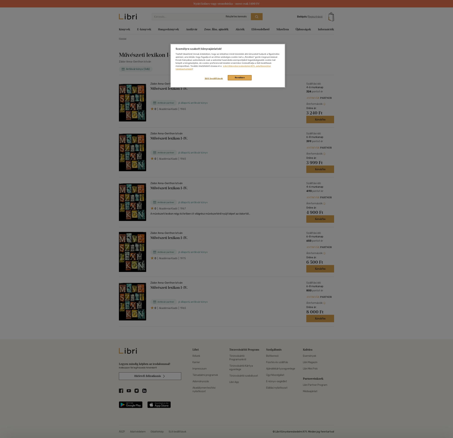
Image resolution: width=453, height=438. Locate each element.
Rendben (240, 77)
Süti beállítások (214, 78)
